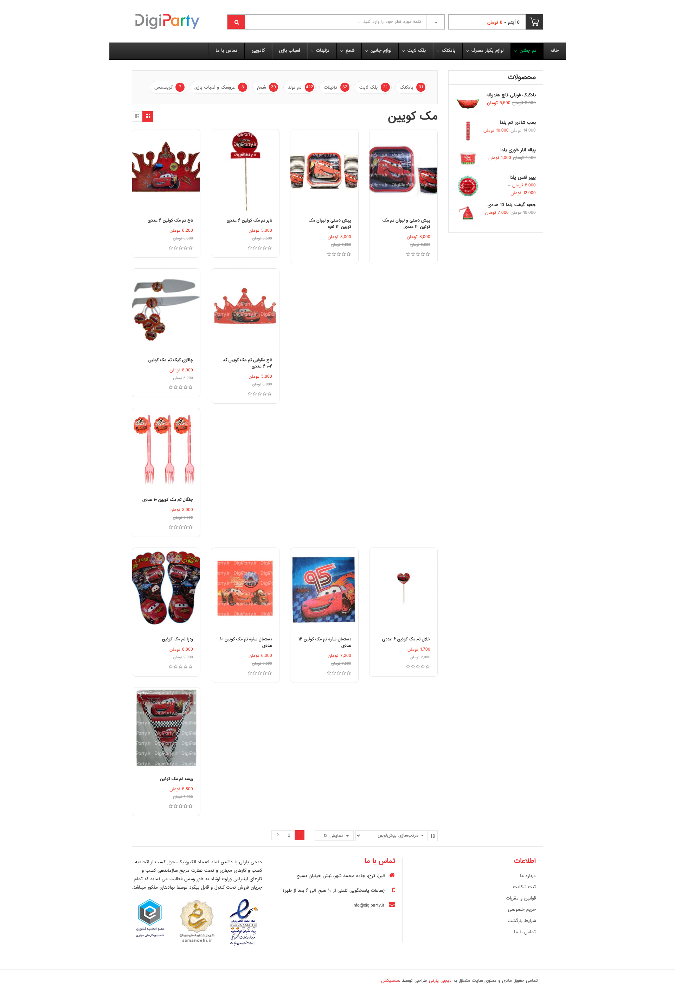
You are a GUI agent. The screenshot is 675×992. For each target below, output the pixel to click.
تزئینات (335, 87)
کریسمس (167, 87)
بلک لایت (373, 87)
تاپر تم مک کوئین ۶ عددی (249, 220)
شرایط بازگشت (522, 921)
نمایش (333, 836)
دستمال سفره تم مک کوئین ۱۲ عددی (324, 642)
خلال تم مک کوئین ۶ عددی (406, 639)
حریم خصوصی (522, 910)
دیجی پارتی (440, 981)
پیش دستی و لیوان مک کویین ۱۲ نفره (330, 224)
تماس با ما (525, 932)
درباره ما (528, 876)
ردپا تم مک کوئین (177, 639)
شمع (266, 87)
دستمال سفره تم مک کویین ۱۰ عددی (246, 642)
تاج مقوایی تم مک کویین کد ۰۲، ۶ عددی (247, 363)
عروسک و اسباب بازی (219, 87)
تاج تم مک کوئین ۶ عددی (170, 220)
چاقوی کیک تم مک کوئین (170, 360)
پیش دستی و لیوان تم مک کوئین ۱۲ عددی (406, 224)
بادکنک (411, 87)
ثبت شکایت (524, 887)
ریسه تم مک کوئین (176, 779)
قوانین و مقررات (521, 898)
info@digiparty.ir (369, 905)
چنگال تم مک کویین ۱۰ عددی (167, 500)
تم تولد (300, 87)
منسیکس (390, 981)
